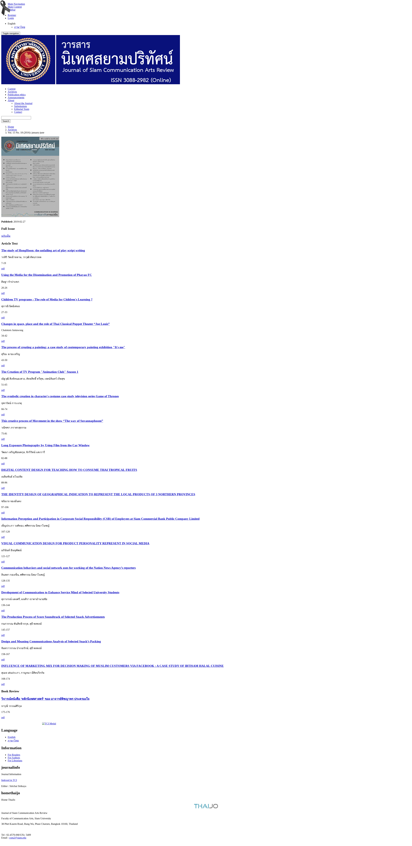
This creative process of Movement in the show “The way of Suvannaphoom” (52, 421)
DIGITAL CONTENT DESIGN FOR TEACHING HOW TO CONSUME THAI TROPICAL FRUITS (69, 470)
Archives (12, 91)
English (11, 737)
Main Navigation (16, 4)
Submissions (20, 106)
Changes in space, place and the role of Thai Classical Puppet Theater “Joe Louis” (55, 324)
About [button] (11, 100)
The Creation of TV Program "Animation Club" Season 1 (39, 371)
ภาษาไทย (19, 27)
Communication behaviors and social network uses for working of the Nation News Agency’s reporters (68, 567)
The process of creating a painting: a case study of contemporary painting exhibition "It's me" (63, 347)
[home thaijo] (206, 807)
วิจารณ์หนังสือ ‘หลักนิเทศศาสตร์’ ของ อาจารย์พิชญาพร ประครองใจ (45, 698)
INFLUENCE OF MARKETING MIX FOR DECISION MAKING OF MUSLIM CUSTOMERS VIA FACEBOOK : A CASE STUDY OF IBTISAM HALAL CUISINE (112, 666)
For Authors (14, 757)
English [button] (11, 23)
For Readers (14, 754)
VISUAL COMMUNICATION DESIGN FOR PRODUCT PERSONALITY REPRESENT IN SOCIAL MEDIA (75, 543)
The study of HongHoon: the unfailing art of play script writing (43, 250)
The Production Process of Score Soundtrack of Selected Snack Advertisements (53, 617)
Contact (18, 112)
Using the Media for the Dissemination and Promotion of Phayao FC (46, 275)
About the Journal (23, 103)
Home (11, 126)
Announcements (16, 97)
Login (11, 18)
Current (11, 88)
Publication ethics (17, 94)
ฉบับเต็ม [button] (5, 236)
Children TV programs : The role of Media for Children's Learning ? (47, 299)
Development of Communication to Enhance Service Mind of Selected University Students (60, 592)
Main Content (15, 6)
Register (12, 15)
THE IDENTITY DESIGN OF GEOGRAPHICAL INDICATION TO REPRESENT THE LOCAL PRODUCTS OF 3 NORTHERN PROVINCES (98, 494)
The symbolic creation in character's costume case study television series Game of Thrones (60, 396)
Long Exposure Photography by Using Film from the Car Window (45, 445)
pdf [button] (3, 268)
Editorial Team (21, 109)
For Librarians (15, 760)
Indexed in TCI (9, 780)
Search (6, 121)
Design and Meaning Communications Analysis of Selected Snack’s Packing (51, 641)
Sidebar (11, 9)
